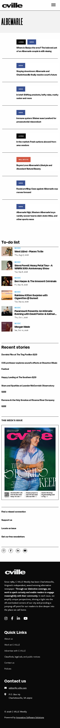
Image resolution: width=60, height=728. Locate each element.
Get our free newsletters (13, 536)
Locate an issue (8, 528)
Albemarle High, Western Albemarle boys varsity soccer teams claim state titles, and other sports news (36, 216)
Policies (7, 668)
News (32, 42)
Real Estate (23, 159)
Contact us (9, 662)
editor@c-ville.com (18, 687)
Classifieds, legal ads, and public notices (22, 656)
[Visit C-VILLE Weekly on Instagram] (6, 618)
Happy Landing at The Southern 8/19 (18, 377)
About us (8, 638)
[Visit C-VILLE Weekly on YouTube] (26, 618)
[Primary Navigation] (53, 5)
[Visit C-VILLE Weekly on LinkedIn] (19, 618)
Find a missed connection (13, 511)
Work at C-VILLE (12, 644)
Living (21, 42)
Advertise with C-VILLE (15, 650)
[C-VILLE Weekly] (13, 5)
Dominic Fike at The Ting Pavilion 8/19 (19, 354)
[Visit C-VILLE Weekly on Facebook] (12, 618)
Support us (6, 520)
